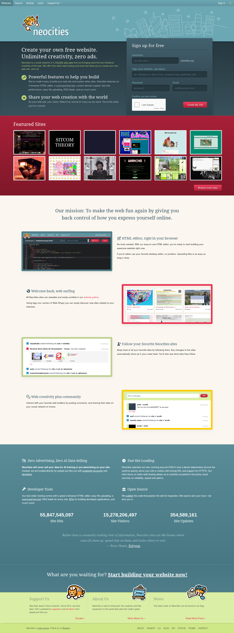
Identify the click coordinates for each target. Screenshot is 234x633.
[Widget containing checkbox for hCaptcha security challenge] (149, 105)
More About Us (135, 618)
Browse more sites (208, 187)
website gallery (91, 297)
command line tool (65, 85)
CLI (159, 628)
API (173, 628)
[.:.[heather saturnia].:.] (206, 168)
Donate (79, 618)
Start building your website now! (147, 574)
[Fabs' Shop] (29, 142)
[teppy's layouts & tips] (135, 142)
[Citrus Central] (100, 142)
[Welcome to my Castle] (100, 168)
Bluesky (66, 628)
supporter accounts (93, 470)
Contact (203, 628)
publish (129, 495)
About (140, 628)
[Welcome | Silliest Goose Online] (206, 142)
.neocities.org (187, 60)
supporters (56, 608)
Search (18, 3)
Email (176, 82)
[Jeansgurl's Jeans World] (65, 168)
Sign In (221, 3)
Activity (30, 3)
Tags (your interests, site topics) (148, 68)
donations (27, 474)
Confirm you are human (144, 96)
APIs (71, 499)
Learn (41, 3)
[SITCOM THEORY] (65, 142)
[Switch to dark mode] (230, 3)
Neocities (30, 628)
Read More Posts (195, 618)
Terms (191, 628)
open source (43, 628)
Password (137, 82)
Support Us (53, 3)
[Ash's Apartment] (29, 168)
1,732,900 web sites (63, 63)
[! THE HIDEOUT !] (135, 168)
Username (137, 55)
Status (182, 628)
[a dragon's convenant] (171, 168)
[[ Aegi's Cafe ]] (171, 142)
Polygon (134, 546)
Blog (166, 628)
